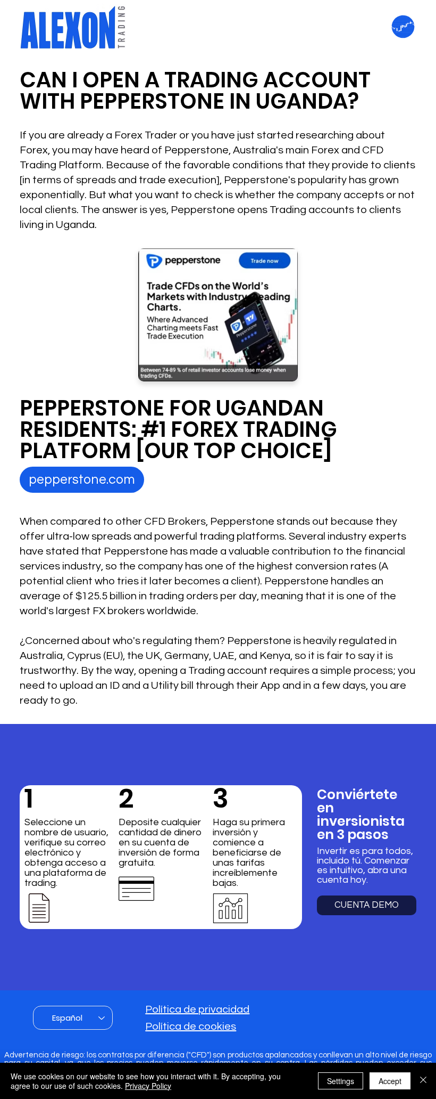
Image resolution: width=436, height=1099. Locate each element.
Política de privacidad (197, 1009)
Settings (340, 1081)
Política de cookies (190, 1026)
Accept (390, 1081)
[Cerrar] (423, 1080)
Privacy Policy (148, 1085)
